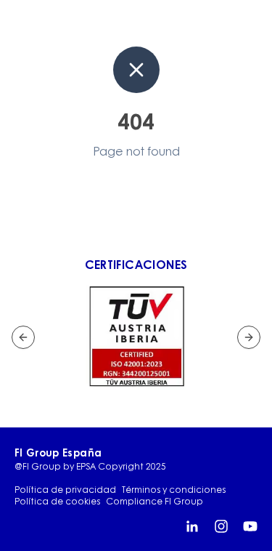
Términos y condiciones (174, 490)
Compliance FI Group (154, 501)
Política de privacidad (65, 490)
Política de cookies (57, 501)
